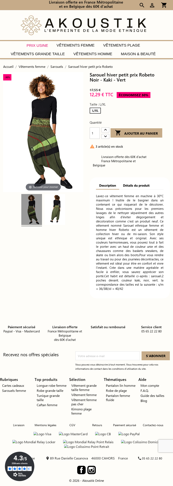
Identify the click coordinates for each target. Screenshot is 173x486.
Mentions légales (45, 425)
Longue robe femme (51, 385)
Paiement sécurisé (124, 425)
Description (107, 185)
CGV (72, 425)
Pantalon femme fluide (118, 397)
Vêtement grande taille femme (84, 387)
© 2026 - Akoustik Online (86, 480)
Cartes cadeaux (13, 385)
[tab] (107, 186)
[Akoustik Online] (83, 25)
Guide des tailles (152, 395)
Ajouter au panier (136, 133)
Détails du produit (136, 185)
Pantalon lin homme (120, 385)
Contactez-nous (153, 425)
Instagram (91, 470)
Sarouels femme (14, 390)
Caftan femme (47, 405)
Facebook (81, 470)
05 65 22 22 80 (152, 458)
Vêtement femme (84, 394)
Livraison (18, 425)
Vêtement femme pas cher (84, 402)
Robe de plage (116, 390)
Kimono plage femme (81, 411)
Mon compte (150, 385)
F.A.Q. (145, 390)
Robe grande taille (50, 390)
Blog (144, 400)
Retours (97, 425)
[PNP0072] (31, 210)
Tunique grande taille (48, 397)
